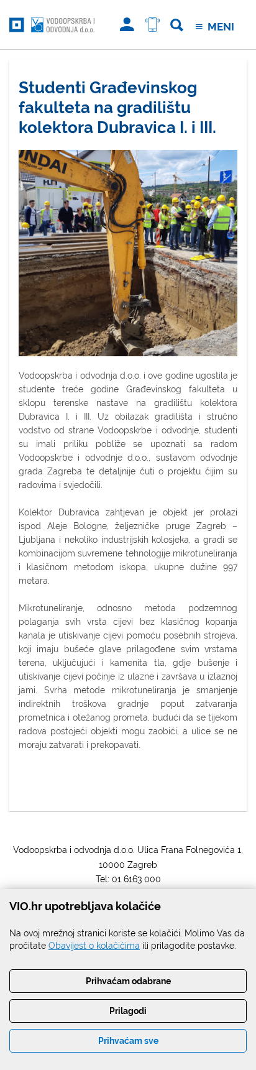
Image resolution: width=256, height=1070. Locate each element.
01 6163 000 (136, 879)
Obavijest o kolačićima (94, 946)
